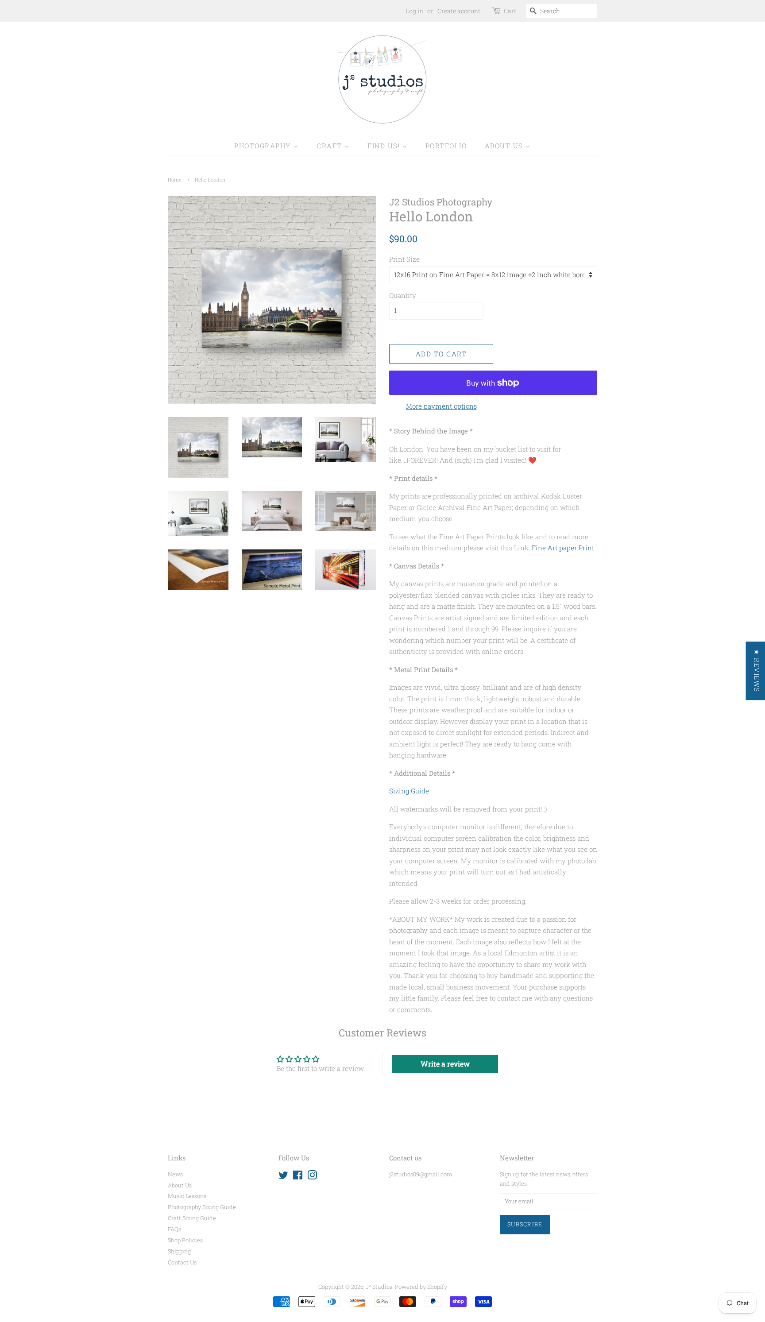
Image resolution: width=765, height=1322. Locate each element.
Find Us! (384, 145)
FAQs (174, 1229)
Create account (458, 11)
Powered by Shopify (421, 1286)
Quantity (402, 295)
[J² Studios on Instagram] (312, 1176)
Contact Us (182, 1262)
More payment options (441, 406)
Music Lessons (187, 1195)
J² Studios (379, 1286)
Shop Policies (185, 1240)
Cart (510, 11)
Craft (330, 145)
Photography (264, 145)
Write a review (445, 1063)
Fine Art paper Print (563, 547)
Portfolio (446, 145)
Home (175, 179)
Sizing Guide (409, 790)
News (175, 1174)
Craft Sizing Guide (192, 1217)
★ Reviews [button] (756, 670)
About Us (505, 145)
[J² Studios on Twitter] (283, 1176)
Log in (414, 11)
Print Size (404, 259)
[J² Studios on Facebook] (298, 1176)
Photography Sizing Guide (202, 1206)
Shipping (179, 1251)
